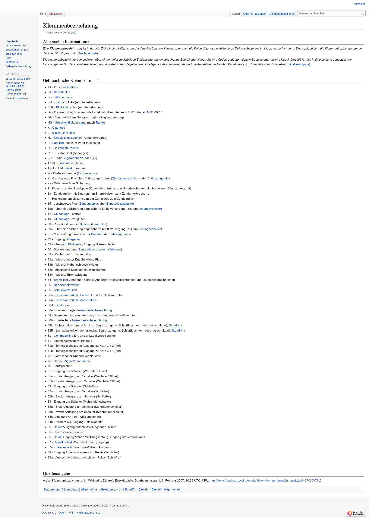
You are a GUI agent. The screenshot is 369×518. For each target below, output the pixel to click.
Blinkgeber (73, 239)
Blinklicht (61, 102)
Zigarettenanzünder (77, 158)
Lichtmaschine (87, 173)
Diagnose (58, 127)
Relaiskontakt (63, 442)
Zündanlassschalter (125, 178)
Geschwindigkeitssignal (70, 122)
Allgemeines (70, 489)
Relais (58, 427)
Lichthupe (62, 305)
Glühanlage (61, 213)
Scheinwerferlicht (65, 290)
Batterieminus (62, 97)
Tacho (100, 122)
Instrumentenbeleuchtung (94, 310)
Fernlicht (86, 295)
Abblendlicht (88, 300)
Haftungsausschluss (88, 512)
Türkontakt (65, 163)
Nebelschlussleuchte (68, 137)
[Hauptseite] (19, 17)
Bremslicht (61, 279)
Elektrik (143, 489)
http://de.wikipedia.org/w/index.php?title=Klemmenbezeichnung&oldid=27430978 (264, 480)
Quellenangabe (88, 53)
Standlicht (175, 325)
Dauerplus (99, 224)
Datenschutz (49, 512)
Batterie (85, 224)
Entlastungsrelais (159, 178)
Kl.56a (71, 32)
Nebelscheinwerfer (66, 285)
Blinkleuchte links (63, 132)
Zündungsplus (89, 203)
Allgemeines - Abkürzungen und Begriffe (108, 489)
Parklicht (58, 142)
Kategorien (51, 489)
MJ (149, 112)
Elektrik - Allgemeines (166, 489)
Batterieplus (62, 92)
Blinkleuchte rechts (65, 148)
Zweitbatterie (69, 87)
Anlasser (115, 249)
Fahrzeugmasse (121, 234)
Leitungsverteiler (150, 208)
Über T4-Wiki (66, 512)
